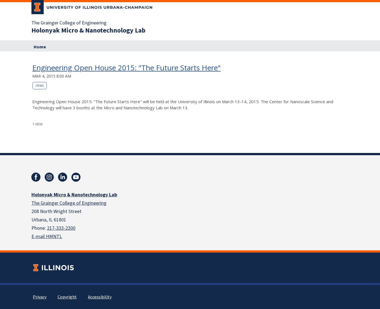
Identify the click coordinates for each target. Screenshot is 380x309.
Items (40, 86)
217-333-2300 (61, 228)
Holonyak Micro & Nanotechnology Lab (88, 30)
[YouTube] (76, 177)
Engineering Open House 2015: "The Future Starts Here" (126, 68)
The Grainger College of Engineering (69, 23)
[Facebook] (36, 177)
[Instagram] (49, 177)
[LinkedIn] (62, 177)
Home (40, 47)
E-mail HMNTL (46, 236)
